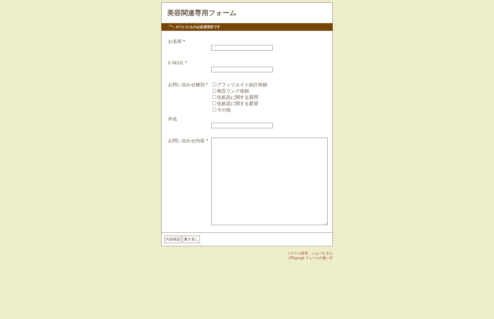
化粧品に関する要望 (237, 103)
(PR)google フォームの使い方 (311, 258)
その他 (224, 109)
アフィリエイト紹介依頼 (242, 84)
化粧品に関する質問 (237, 97)
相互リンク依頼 (233, 91)
